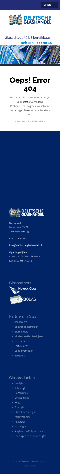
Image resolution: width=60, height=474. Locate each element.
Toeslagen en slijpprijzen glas (30, 436)
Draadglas (19, 407)
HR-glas (18, 402)
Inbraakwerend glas (25, 412)
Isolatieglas (20, 426)
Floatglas (19, 383)
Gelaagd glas (21, 397)
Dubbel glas (20, 388)
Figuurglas (19, 421)
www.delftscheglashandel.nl (30, 121)
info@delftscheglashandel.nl (25, 245)
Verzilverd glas (22, 416)
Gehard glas (21, 392)
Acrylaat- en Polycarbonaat (29, 431)
